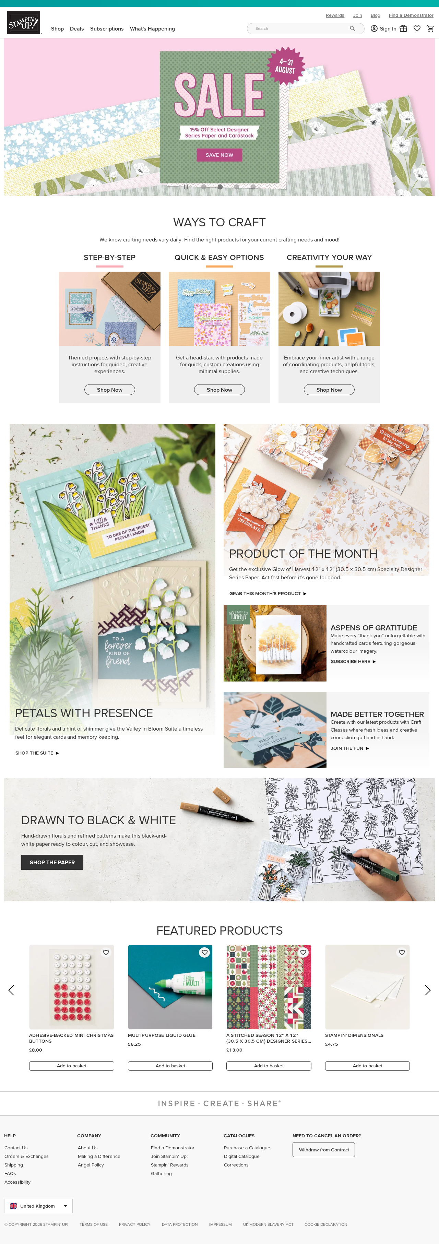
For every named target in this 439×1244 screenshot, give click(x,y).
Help (10, 1135)
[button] (403, 28)
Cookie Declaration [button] (326, 1224)
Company (89, 1135)
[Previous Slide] (11, 998)
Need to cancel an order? (327, 1135)
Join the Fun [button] (347, 746)
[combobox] (305, 28)
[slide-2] (236, 185)
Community (165, 1135)
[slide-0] (203, 185)
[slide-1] (220, 185)
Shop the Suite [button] (34, 751)
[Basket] (431, 28)
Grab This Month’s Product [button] (265, 591)
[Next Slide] (427, 998)
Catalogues (239, 1135)
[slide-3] (253, 185)
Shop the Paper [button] (52, 860)
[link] (417, 28)
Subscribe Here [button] (350, 659)
